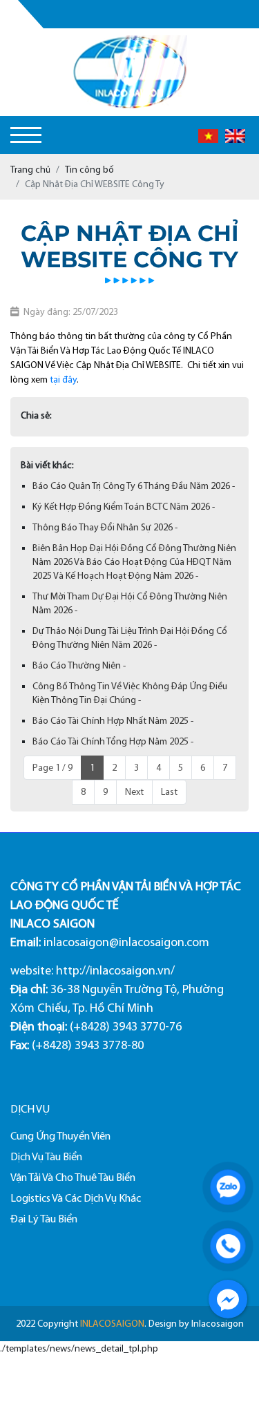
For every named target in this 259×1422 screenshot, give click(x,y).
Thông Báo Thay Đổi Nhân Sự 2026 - (105, 527)
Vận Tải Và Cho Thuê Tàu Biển (72, 1177)
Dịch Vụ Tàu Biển (46, 1156)
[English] (235, 134)
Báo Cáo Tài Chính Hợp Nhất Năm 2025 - (112, 721)
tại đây (63, 379)
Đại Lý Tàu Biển (43, 1218)
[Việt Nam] (208, 134)
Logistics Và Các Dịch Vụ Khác (75, 1197)
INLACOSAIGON (112, 1323)
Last (169, 792)
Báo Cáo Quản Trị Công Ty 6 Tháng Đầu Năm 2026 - (133, 486)
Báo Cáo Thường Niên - (79, 665)
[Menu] (25, 135)
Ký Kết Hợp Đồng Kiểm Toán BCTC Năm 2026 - (123, 506)
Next (134, 792)
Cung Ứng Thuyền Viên (60, 1135)
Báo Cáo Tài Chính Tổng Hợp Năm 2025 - (112, 741)
